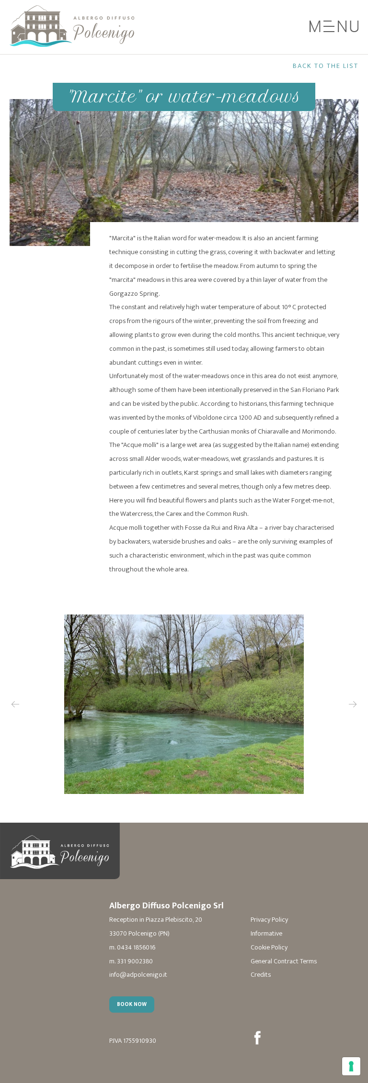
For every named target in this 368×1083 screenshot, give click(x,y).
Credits (261, 975)
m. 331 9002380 (131, 961)
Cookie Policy (269, 947)
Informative (266, 933)
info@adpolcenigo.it (138, 975)
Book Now (132, 1004)
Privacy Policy (269, 920)
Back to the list (325, 66)
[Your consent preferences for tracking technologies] (351, 1066)
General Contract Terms (284, 961)
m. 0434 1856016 (132, 947)
